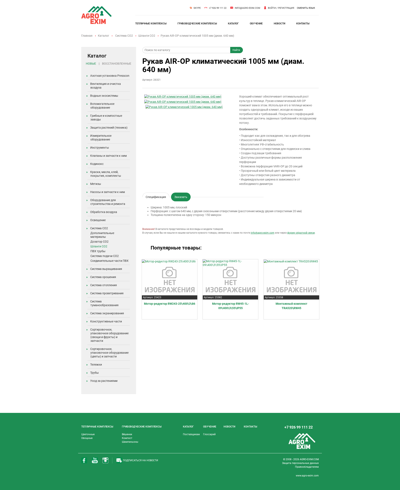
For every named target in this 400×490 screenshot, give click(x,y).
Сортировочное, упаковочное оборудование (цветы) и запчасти (109, 352)
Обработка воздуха (103, 212)
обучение (256, 23)
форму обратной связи (301, 232)
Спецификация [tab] (156, 196)
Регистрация (286, 8)
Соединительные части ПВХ (109, 260)
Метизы (95, 183)
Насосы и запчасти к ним (107, 192)
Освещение (98, 220)
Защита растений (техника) (109, 127)
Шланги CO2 (146, 35)
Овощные (86, 438)
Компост (127, 438)
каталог (233, 23)
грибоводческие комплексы (197, 23)
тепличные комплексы (150, 23)
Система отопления (103, 285)
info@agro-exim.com (247, 8)
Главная (86, 35)
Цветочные (88, 434)
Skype (197, 8)
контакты (302, 23)
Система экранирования (107, 313)
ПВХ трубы (97, 251)
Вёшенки (127, 434)
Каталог (103, 35)
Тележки (96, 364)
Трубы (94, 372)
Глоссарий (209, 434)
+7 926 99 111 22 (217, 8)
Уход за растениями (104, 380)
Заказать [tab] (180, 197)
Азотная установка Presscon (109, 75)
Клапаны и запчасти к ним (108, 155)
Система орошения (103, 277)
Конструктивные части (106, 321)
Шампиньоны (130, 441)
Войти (272, 8)
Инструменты (99, 147)
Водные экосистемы (104, 95)
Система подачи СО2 (104, 256)
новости (279, 23)
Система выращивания (106, 269)
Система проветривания (107, 293)
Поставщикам (191, 434)
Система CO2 (124, 35)
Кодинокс (97, 163)
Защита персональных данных (300, 463)
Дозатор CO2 (99, 241)
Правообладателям (307, 466)
